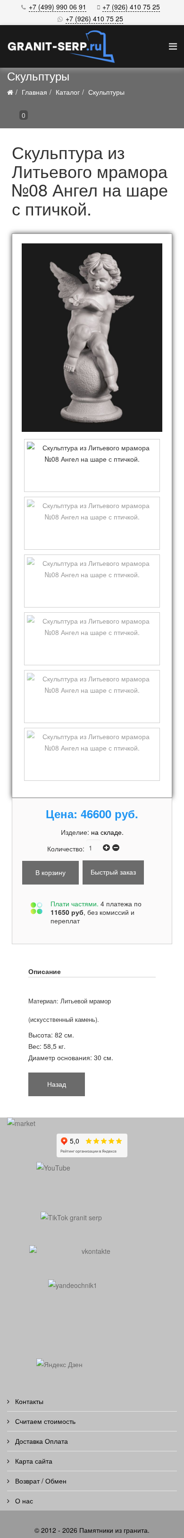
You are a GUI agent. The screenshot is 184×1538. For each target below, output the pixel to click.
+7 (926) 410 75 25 (131, 6)
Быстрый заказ (113, 871)
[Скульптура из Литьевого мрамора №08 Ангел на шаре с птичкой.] (92, 337)
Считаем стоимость (44, 1421)
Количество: (66, 848)
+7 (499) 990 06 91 (57, 6)
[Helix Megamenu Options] (173, 45)
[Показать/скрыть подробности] (12, 118)
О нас (23, 1500)
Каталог (68, 92)
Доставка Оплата (40, 1441)
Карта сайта (32, 1461)
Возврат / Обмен (40, 1480)
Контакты (28, 1401)
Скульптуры (106, 92)
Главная (34, 92)
